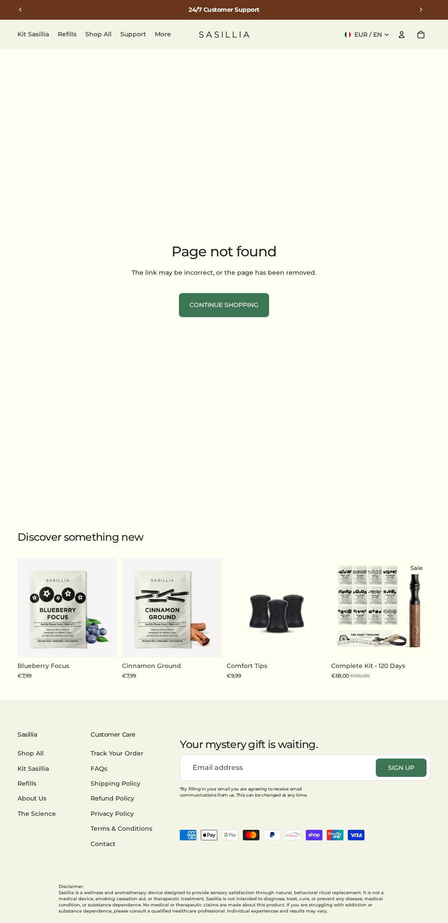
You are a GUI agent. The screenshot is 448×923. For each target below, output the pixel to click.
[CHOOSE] (417, 644)
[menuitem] (162, 34)
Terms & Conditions (121, 828)
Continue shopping (224, 305)
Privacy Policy (112, 814)
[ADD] (103, 644)
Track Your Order (117, 753)
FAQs (99, 769)
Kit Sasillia (33, 769)
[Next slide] (420, 9)
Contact (103, 844)
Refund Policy (112, 799)
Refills (27, 783)
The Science (37, 814)
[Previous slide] (20, 9)
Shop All (31, 753)
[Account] (401, 34)
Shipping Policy (115, 783)
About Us (32, 799)
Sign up (401, 768)
